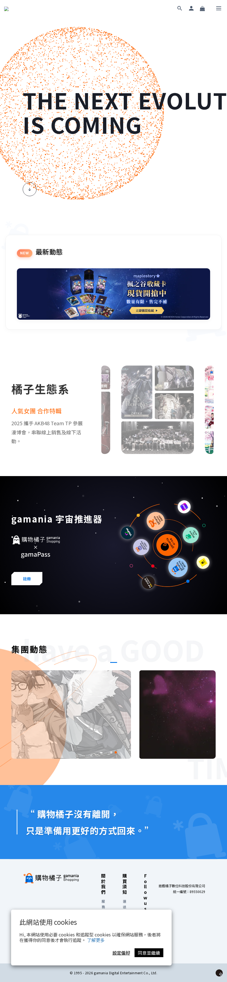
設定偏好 (121, 952)
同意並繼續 (149, 952)
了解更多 (96, 940)
